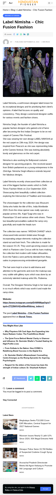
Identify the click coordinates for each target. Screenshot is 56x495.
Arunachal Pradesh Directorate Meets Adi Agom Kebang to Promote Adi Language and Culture (35, 465)
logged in (19, 391)
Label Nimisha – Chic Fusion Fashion (30, 313)
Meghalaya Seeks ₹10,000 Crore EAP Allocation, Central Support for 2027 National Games (35, 423)
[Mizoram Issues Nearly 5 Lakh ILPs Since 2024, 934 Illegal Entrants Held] (10, 439)
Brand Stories (12, 15)
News (21, 430)
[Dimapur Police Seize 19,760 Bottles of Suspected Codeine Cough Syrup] (10, 453)
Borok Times (25, 316)
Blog (13, 10)
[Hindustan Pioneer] (28, 3)
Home (6, 10)
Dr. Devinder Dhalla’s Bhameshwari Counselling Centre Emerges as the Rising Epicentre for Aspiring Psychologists (26, 358)
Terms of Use (18, 490)
